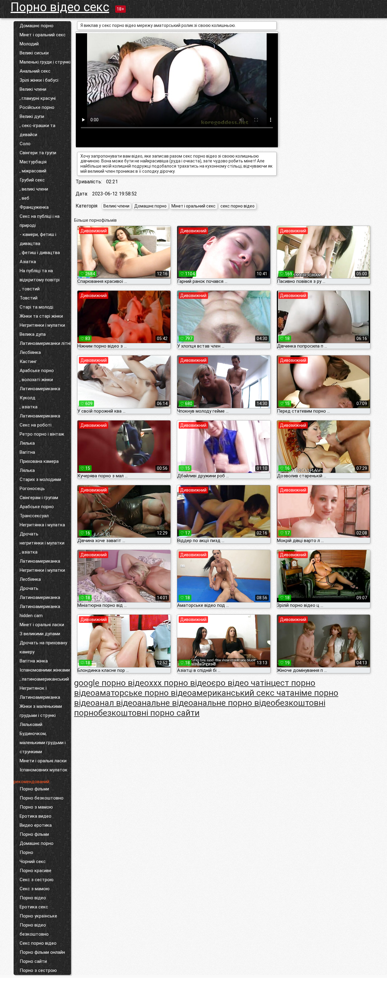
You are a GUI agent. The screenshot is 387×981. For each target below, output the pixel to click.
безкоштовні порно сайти (149, 713)
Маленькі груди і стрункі (45, 62)
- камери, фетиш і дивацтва (38, 239)
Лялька (27, 443)
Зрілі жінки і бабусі (39, 80)
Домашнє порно (37, 25)
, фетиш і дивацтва (40, 252)
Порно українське (38, 916)
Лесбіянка (30, 352)
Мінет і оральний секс (43, 35)
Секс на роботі (35, 425)
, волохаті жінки (36, 379)
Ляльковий (31, 724)
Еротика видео (35, 816)
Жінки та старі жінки (41, 316)
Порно (26, 852)
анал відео (116, 703)
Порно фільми (34, 789)
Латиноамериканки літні (45, 343)
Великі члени (33, 89)
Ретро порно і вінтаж (42, 434)
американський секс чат (241, 693)
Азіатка (28, 261)
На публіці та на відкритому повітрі (40, 275)
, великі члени (34, 189)
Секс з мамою (35, 888)
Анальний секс (35, 71)
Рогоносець (32, 488)
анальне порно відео (234, 703)
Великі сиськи (34, 53)
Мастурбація (33, 162)
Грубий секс (32, 180)
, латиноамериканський (44, 679)
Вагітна (27, 452)
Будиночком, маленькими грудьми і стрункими (43, 742)
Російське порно (37, 107)
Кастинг (28, 361)
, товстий (30, 289)
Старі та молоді (36, 307)
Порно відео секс (60, 7)
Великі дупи (32, 116)
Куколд (27, 398)
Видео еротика (36, 825)
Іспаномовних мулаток (43, 770)
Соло (25, 143)
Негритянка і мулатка (42, 525)
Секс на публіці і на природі (40, 221)
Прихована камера (39, 461)
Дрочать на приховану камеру (43, 647)
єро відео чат (237, 683)
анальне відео (165, 703)
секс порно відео (237, 206)
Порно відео (33, 898)
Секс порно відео (38, 943)
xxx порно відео (180, 683)
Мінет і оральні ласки (42, 624)
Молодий (29, 44)
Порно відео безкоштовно (34, 929)
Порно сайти (33, 961)
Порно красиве (35, 870)
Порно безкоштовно (41, 798)
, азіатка (28, 407)
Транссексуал (34, 515)
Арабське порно (37, 370)
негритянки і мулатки (42, 543)
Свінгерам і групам (39, 497)
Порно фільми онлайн (42, 952)
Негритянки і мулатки (42, 325)
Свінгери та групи (38, 152)
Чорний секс (33, 861)
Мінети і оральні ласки (43, 761)
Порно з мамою (36, 807)
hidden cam (31, 615)
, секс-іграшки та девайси (37, 130)
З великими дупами (40, 633)
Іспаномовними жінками (45, 670)
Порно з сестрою (38, 970)
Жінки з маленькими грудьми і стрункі (41, 711)
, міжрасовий (33, 171)
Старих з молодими (40, 479)
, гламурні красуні (38, 98)
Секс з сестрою (37, 879)
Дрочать (29, 534)
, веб (24, 198)
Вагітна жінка (34, 661)
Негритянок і (33, 688)
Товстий (28, 298)
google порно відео (111, 683)
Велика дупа (33, 334)
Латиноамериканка (40, 388)
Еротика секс (34, 907)
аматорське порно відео (143, 693)
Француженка (34, 207)
